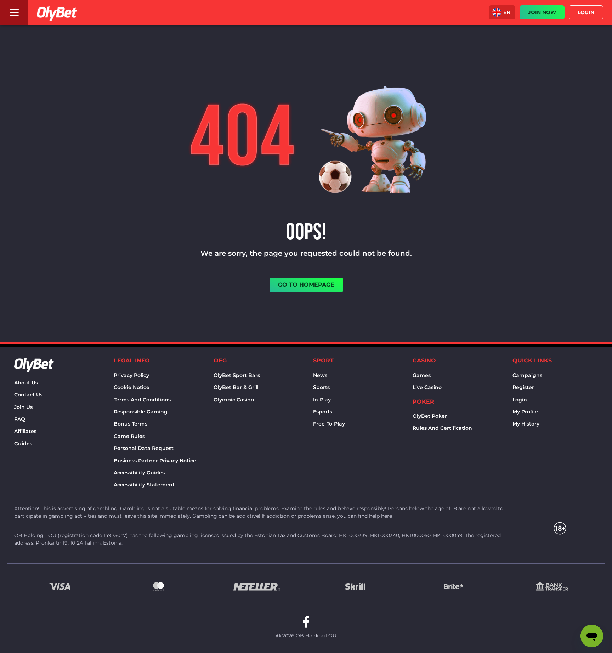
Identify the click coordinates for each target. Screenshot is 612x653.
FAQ (19, 419)
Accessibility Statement (144, 485)
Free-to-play (329, 424)
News (320, 375)
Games (422, 375)
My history (525, 424)
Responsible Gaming (141, 412)
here (386, 516)
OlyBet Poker (430, 416)
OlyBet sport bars (237, 375)
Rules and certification (442, 428)
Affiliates (25, 431)
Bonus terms (130, 424)
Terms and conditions (142, 399)
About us (26, 382)
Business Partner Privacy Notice (155, 460)
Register (523, 387)
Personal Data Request (144, 448)
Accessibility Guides (139, 472)
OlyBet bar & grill (236, 387)
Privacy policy (131, 375)
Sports (321, 387)
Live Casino (427, 387)
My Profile (525, 412)
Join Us (23, 407)
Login (519, 399)
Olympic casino (234, 399)
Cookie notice (131, 387)
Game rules (129, 436)
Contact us (28, 395)
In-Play (322, 399)
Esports (322, 412)
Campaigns (527, 375)
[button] (502, 12)
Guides (23, 443)
